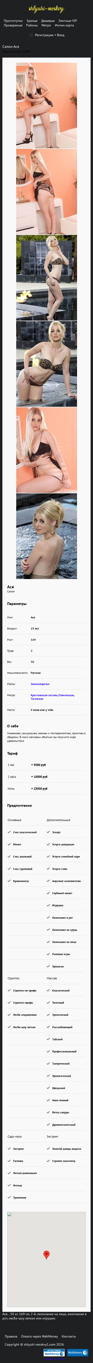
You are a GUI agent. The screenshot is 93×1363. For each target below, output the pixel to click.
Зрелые (31, 21)
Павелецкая (66, 695)
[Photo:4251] (46, 278)
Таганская (37, 698)
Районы (32, 25)
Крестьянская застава (44, 695)
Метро (46, 25)
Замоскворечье (40, 684)
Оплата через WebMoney (39, 1336)
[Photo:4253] (46, 105)
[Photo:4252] (46, 364)
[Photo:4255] (46, 536)
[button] (46, 1255)
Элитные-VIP (67, 21)
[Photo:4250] (46, 191)
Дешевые (48, 21)
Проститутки (13, 21)
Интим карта (64, 25)
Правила (11, 1336)
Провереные (13, 25)
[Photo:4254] (46, 450)
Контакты (69, 1336)
